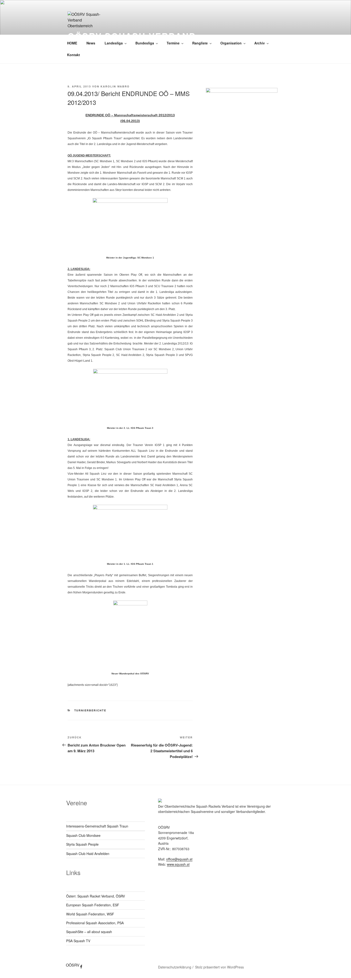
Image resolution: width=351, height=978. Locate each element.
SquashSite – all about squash (89, 931)
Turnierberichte (90, 710)
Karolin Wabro (115, 86)
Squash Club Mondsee (83, 835)
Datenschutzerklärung (174, 967)
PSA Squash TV (78, 940)
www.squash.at (178, 864)
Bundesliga (144, 43)
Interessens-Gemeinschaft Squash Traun (97, 826)
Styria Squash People (82, 844)
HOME (72, 43)
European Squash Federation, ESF (92, 905)
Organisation (231, 43)
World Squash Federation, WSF (90, 914)
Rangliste (200, 43)
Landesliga (114, 43)
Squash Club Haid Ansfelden (87, 853)
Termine (173, 43)
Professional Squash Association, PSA (95, 922)
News (90, 43)
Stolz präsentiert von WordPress (219, 967)
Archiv (259, 43)
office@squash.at (179, 859)
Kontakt (73, 54)
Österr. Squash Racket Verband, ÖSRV (95, 896)
